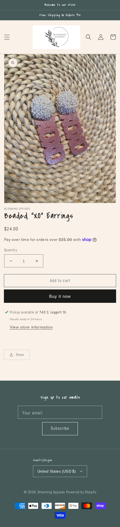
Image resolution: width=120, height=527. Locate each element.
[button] (7, 37)
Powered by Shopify (81, 492)
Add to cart (60, 280)
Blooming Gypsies (51, 492)
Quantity (10, 250)
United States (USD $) (56, 471)
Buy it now (60, 296)
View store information (31, 327)
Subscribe (60, 428)
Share (20, 354)
